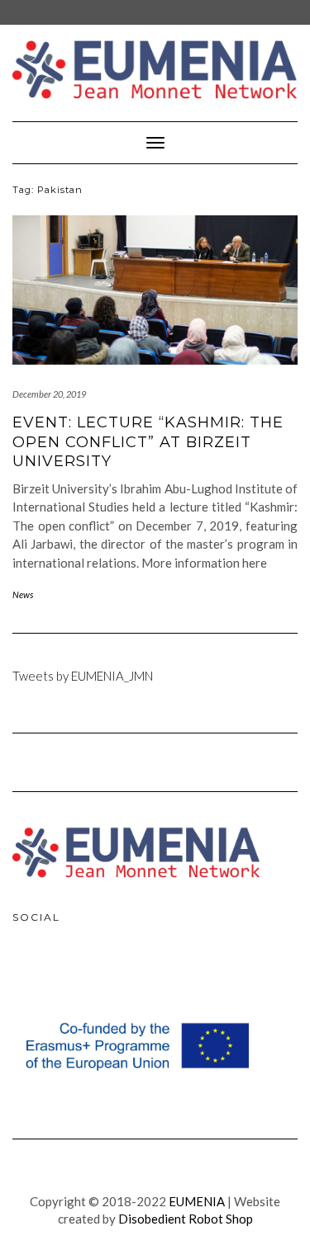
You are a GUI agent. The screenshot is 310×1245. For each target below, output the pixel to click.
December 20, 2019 (49, 394)
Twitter (64, 972)
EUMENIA (197, 1201)
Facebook (28, 972)
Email (100, 972)
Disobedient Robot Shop (185, 1218)
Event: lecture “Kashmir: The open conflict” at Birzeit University (148, 441)
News (22, 594)
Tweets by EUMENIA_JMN (82, 675)
